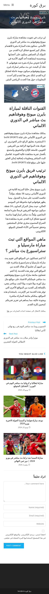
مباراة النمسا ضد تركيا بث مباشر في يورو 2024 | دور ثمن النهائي (24, 459)
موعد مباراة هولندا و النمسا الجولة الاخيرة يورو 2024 (24, 422)
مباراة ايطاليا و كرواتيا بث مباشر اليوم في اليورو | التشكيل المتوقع (24, 385)
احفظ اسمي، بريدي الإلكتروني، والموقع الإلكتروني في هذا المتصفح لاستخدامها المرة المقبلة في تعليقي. (25, 536)
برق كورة (38, 5)
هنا (8, 311)
